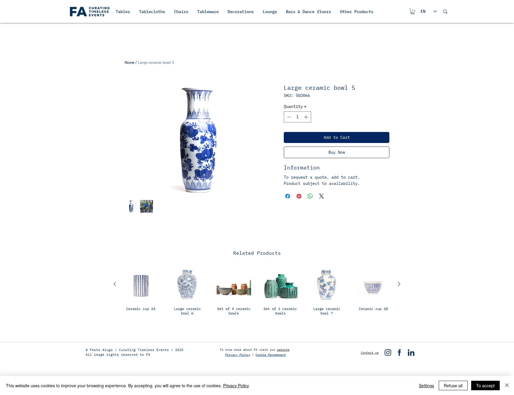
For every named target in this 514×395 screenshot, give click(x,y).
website (283, 350)
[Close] (506, 385)
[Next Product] (399, 283)
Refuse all (453, 385)
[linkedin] (411, 352)
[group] (257, 298)
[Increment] (306, 117)
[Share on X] (321, 196)
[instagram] (388, 352)
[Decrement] (288, 117)
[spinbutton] (297, 117)
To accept (485, 385)
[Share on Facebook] (287, 196)
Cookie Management (271, 355)
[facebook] (399, 352)
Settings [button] (426, 385)
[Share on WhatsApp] (310, 196)
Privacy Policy (237, 355)
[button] (412, 11)
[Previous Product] (114, 283)
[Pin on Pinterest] (299, 196)
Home (129, 62)
